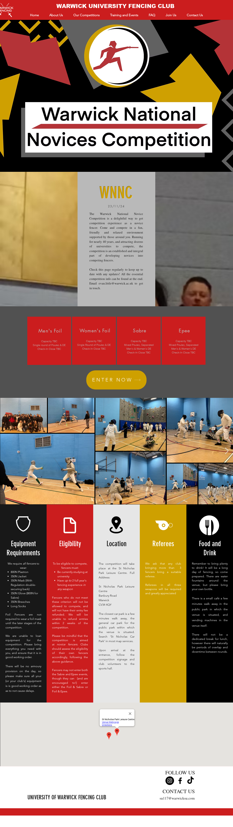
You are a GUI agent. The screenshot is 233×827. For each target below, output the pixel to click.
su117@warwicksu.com (177, 798)
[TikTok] (190, 780)
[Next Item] (227, 451)
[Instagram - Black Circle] (169, 780)
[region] (49, 341)
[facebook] (180, 780)
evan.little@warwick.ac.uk (116, 283)
